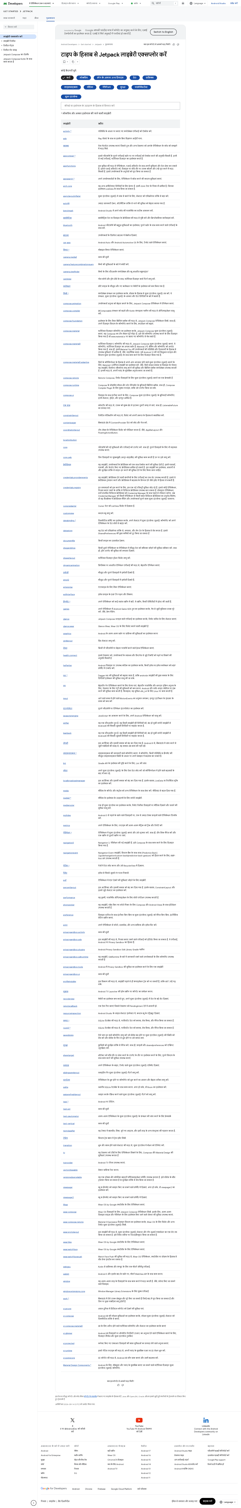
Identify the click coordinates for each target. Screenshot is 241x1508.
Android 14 (146, 1464)
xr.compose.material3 (73, 1326)
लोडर (65, 770)
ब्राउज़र (66, 235)
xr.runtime (67, 1350)
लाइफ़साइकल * (70, 753)
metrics (66, 825)
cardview (67, 279)
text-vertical (68, 1123)
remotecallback (70, 1006)
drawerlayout (69, 558)
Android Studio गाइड (183, 1451)
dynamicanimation (71, 565)
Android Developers (69, 44)
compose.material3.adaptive (76, 362)
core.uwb (67, 457)
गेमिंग (76, 1451)
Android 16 (146, 1455)
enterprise (68, 587)
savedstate (68, 1035)
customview (68, 513)
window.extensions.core (74, 1291)
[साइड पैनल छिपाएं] (33, 1503)
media (66, 791)
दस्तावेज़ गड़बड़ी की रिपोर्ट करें (218, 1455)
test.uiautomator (71, 1116)
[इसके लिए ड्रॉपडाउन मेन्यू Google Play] (123, 3)
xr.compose (68, 1316)
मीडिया (90, 87)
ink (64, 685)
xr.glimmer (67, 1333)
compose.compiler (71, 311)
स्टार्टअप (66, 1080)
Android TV (112, 1468)
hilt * (65, 675)
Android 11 (145, 1477)
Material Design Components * (77, 1365)
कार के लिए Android (116, 1464)
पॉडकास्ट (44, 1477)
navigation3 (68, 843)
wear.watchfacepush (72, 1256)
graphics (67, 633)
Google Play (114, 3)
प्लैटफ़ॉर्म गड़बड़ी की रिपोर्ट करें (218, 1451)
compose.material (71, 331)
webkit (66, 1274)
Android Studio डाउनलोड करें (186, 1464)
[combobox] (164, 3)
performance (69, 897)
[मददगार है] (174, 44)
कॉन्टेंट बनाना (91, 3)
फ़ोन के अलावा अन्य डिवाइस (110, 77)
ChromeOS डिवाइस (115, 1459)
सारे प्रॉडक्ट (142, 1489)
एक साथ (66, 405)
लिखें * (66, 293)
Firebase (101, 1489)
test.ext (66, 1109)
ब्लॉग (136, 3)
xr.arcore (67, 1308)
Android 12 (146, 1473)
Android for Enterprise (50, 1455)
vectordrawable (70, 1170)
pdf (65, 880)
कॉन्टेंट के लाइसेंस (90, 1396)
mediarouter (68, 805)
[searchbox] (18, 27)
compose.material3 (71, 344)
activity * (67, 131)
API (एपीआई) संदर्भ (181, 1459)
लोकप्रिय (84, 77)
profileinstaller (69, 981)
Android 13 (145, 1468)
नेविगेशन (107, 87)
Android (44, 1451)
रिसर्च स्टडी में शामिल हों (216, 1464)
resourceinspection (72, 1013)
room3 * (66, 1028)
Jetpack (28, 11)
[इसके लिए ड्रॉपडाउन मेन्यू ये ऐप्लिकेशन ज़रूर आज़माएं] (54, 3)
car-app (67, 242)
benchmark (68, 210)
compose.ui (68, 395)
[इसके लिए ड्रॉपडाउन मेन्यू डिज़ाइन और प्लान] (79, 3)
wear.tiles (67, 1242)
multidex (67, 815)
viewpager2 (68, 1197)
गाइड (25, 18)
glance (66, 619)
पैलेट (65, 873)
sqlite (65, 1087)
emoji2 (66, 580)
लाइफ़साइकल (71, 87)
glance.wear (68, 626)
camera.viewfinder (71, 271)
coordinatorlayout (71, 430)
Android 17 (146, 1451)
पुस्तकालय (50, 18)
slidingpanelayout (71, 1072)
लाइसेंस (52, 1501)
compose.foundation (72, 321)
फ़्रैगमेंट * (66, 601)
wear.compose (69, 1212)
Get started (10, 11)
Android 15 (146, 1459)
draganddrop (69, 548)
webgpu (67, 1267)
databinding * (69, 520)
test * (65, 1102)
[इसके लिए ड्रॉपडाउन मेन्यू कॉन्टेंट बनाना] (101, 3)
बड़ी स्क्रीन (111, 1451)
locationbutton (70, 440)
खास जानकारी (9, 18)
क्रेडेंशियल (67, 464)
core (65, 447)
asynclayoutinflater (72, 196)
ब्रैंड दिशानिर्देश (63, 1501)
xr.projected (68, 1343)
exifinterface (69, 594)
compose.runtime (71, 385)
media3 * (67, 798)
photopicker (68, 905)
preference (68, 915)
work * (66, 1298)
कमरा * (66, 1020)
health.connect (70, 655)
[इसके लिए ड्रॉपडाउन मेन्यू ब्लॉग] (141, 3)
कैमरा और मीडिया (80, 1464)
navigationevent (70, 853)
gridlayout (68, 641)
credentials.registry (72, 487)
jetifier (66, 723)
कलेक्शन (66, 286)
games (66, 609)
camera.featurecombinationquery (78, 264)
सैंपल (36, 18)
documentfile (69, 540)
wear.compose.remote (73, 1222)
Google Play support (216, 1459)
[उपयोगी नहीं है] (178, 44)
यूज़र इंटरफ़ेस (71, 96)
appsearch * (68, 179)
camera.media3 (70, 257)
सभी (68, 77)
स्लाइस (66, 1065)
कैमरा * (66, 250)
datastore (67, 530)
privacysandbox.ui (71, 974)
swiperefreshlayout (72, 1094)
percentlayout (69, 887)
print (65, 925)
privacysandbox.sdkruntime (75, 957)
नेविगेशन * (67, 832)
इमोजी (65, 572)
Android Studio (218, 3)
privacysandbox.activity (74, 932)
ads (65, 138)
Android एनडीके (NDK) (184, 1468)
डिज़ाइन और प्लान (69, 3)
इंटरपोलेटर (67, 708)
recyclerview (68, 999)
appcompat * (69, 156)
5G (75, 1473)
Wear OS (111, 1455)
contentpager (69, 422)
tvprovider (68, 1162)
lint (64, 763)
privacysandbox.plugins (74, 949)
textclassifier (69, 1131)
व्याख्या (66, 146)
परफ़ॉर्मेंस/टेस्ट (141, 87)
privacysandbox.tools (73, 967)
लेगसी (65, 743)
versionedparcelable (72, 1177)
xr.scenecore (69, 1358)
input (65, 698)
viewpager (68, 1187)
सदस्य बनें (207, 1501)
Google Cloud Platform (121, 1489)
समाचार (43, 1468)
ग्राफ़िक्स (150, 77)
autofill (66, 203)
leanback (67, 733)
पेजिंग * (66, 865)
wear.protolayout (71, 1232)
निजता (76, 1468)
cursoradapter (69, 506)
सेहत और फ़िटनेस (80, 1459)
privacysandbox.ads (72, 939)
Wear (65, 1204)
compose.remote (71, 378)
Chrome (88, 1489)
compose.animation (72, 303)
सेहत (65, 648)
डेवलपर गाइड (179, 1455)
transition (67, 1145)
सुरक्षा (123, 87)
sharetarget (68, 1055)
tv (64, 1152)
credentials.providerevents (75, 477)
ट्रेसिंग (65, 1138)
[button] (18, 41)
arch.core (67, 186)
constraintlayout (70, 415)
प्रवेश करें (234, 3)
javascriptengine (70, 716)
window (66, 1281)
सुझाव (65, 991)
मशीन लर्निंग (78, 1455)
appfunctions (69, 166)
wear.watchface (70, 1249)
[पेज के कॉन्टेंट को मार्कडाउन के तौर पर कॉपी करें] (73, 61)
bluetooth (67, 225)
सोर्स (42, 1464)
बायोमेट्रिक (67, 218)
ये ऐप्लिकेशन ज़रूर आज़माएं (40, 3)
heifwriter (67, 665)
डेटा (134, 77)
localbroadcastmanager (74, 780)
